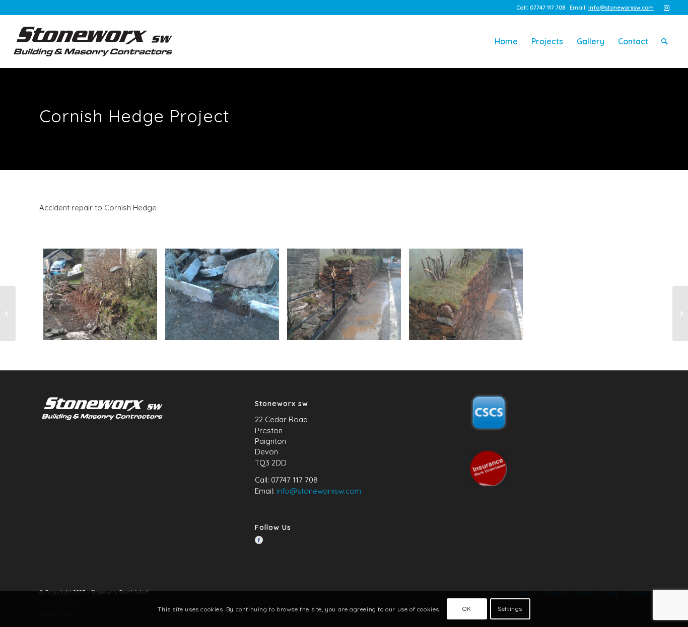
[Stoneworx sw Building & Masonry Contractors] (93, 41)
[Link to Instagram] (666, 7)
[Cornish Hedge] (100, 295)
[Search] (664, 41)
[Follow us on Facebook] (259, 540)
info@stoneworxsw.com (621, 7)
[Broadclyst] (8, 313)
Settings (510, 609)
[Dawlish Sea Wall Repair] (680, 313)
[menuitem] (506, 41)
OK (466, 609)
